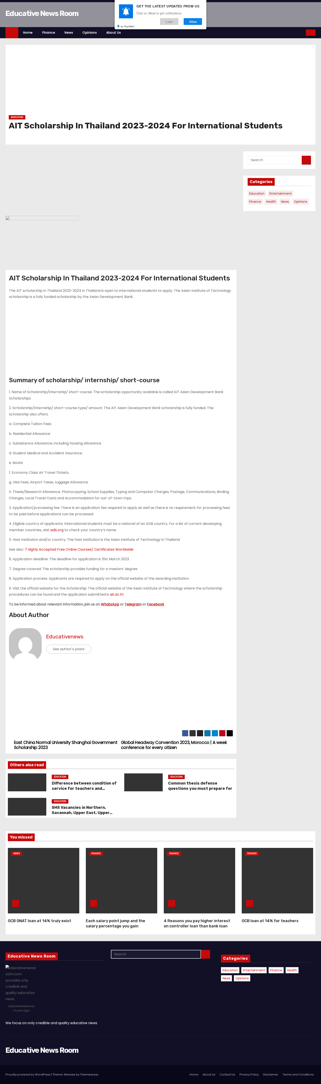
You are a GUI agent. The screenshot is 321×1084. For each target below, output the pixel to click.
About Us (113, 32)
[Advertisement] (140, 81)
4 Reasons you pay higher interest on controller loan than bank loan (197, 923)
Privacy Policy (249, 1074)
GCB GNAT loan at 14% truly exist (39, 920)
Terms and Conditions (298, 1074)
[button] (303, 32)
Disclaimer (270, 1074)
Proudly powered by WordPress (28, 1074)
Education (17, 117)
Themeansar (89, 1074)
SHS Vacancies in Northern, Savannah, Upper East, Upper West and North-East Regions (81, 812)
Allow (193, 21)
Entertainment (280, 193)
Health (271, 201)
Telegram (133, 604)
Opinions (90, 32)
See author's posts (69, 649)
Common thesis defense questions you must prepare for (200, 786)
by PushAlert (127, 26)
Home (28, 32)
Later (169, 21)
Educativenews (64, 637)
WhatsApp (110, 604)
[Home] (11, 32)
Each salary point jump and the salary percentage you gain (115, 923)
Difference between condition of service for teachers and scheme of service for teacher (84, 788)
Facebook (155, 604)
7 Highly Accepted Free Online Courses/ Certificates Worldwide (79, 549)
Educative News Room (42, 13)
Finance (48, 32)
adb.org (57, 529)
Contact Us (227, 1074)
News (69, 32)
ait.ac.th (117, 594)
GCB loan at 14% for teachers (270, 920)
